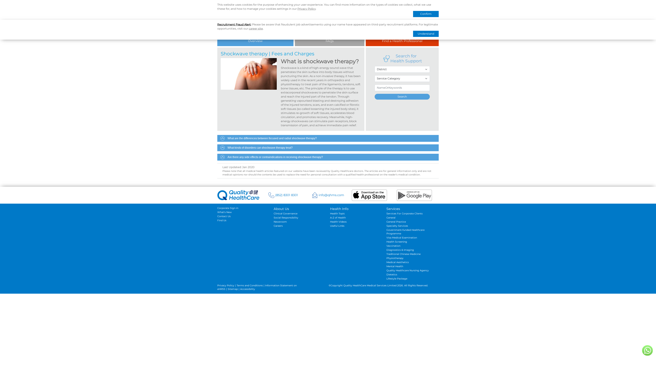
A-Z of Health (338, 217)
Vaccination (393, 245)
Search (402, 96)
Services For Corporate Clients (404, 213)
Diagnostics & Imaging (400, 249)
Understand (426, 33)
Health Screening (396, 241)
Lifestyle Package (396, 278)
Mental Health (394, 266)
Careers (278, 225)
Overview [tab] (255, 41)
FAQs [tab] (330, 41)
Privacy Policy (306, 8)
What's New (224, 212)
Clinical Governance (285, 213)
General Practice (396, 221)
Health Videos (338, 221)
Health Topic (337, 213)
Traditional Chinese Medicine (403, 254)
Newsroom (280, 221)
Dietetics (391, 274)
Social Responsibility (286, 217)
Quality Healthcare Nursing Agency (407, 270)
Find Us (221, 220)
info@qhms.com (331, 195)
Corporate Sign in (227, 208)
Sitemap (233, 289)
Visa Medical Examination (401, 237)
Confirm (426, 14)
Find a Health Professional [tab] (402, 41)
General (390, 217)
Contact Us (224, 216)
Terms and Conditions (250, 285)
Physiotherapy (395, 258)
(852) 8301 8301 (286, 195)
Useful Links (337, 225)
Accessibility (247, 289)
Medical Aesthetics (397, 262)
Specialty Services (397, 225)
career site (256, 28)
